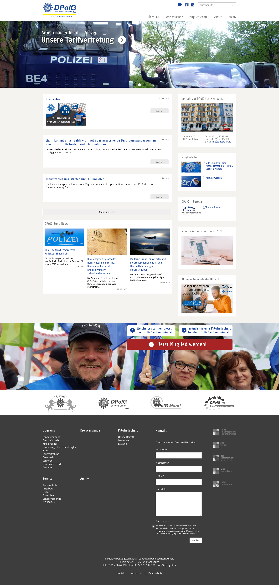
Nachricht (162, 489)
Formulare (48, 495)
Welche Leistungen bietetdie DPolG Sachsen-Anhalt (155, 330)
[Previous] (4, 55)
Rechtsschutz (50, 485)
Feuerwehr (49, 457)
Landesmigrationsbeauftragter (59, 447)
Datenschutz (163, 521)
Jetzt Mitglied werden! (182, 344)
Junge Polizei (50, 443)
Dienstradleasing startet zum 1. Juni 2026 (75, 179)
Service (217, 17)
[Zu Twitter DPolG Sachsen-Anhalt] (191, 5)
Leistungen (124, 440)
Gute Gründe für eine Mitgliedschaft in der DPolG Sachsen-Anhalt (219, 166)
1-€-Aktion (54, 99)
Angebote (48, 488)
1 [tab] (134, 84)
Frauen (46, 450)
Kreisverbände (174, 17)
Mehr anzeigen (107, 212)
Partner (47, 491)
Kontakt (121, 573)
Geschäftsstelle (51, 440)
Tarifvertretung (51, 453)
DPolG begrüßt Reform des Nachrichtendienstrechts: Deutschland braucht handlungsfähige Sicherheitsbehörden (101, 266)
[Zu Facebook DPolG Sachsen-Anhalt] (185, 5)
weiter (159, 110)
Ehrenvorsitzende (52, 464)
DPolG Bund (49, 502)
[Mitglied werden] (191, 182)
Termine (47, 467)
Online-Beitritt (126, 436)
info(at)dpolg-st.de (221, 141)
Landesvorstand (51, 436)
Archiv (232, 17)
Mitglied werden (213, 177)
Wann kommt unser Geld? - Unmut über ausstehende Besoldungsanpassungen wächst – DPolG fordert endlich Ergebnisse (101, 142)
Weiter (196, 540)
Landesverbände (52, 498)
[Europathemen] (191, 211)
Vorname (161, 449)
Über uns (153, 17)
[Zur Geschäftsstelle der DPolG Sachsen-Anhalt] (178, 5)
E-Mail (160, 476)
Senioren (47, 460)
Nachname (162, 462)
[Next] (275, 55)
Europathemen (213, 207)
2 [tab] (139, 84)
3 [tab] (144, 84)
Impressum (137, 573)
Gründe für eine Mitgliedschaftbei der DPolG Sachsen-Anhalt (209, 330)
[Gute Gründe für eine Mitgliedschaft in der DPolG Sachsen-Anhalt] (191, 167)
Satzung (122, 443)
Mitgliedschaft (198, 17)
